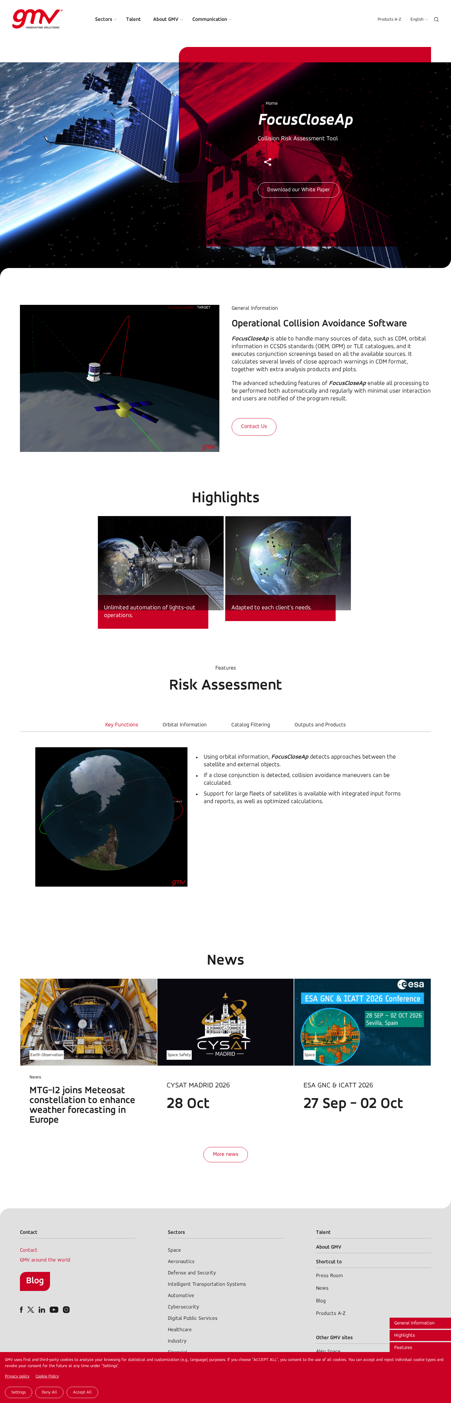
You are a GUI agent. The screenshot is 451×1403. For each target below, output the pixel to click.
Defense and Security (192, 1273)
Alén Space (328, 1351)
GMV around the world (45, 1260)
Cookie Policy (47, 1376)
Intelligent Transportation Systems (207, 1284)
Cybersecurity (183, 1307)
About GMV (166, 19)
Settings (18, 1392)
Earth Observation (46, 1055)
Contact (28, 1250)
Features (403, 1347)
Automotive (181, 1295)
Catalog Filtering (250, 725)
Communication (209, 19)
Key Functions (121, 725)
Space (309, 1055)
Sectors (103, 19)
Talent (133, 19)
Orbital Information (185, 725)
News (322, 1288)
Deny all (49, 1392)
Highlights (404, 1335)
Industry (177, 1341)
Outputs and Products (320, 725)
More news (225, 1154)
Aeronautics (181, 1261)
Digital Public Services (193, 1318)
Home (272, 103)
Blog (35, 1281)
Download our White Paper (298, 190)
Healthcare (180, 1329)
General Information (414, 1323)
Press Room (329, 1275)
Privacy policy (17, 1376)
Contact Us (254, 426)
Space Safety (179, 1055)
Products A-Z (389, 19)
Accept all (82, 1392)
